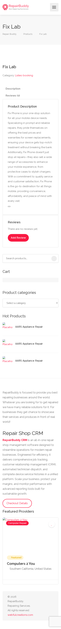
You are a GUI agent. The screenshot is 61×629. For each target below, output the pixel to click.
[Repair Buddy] (16, 7)
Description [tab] (13, 88)
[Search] (54, 258)
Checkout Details (17, 503)
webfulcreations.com (20, 614)
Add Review (18, 237)
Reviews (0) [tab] (13, 95)
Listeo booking (24, 75)
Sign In (46, 7)
